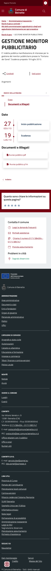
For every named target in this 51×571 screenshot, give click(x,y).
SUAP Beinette (8, 501)
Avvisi (4, 383)
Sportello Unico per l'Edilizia (13, 505)
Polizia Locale (7, 364)
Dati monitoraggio (9, 558)
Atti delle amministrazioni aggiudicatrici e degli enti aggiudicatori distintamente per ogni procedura (21, 27)
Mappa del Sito (35, 561)
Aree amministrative (10, 300)
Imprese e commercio (11, 356)
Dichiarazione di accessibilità (14, 518)
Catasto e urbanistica (11, 347)
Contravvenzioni (9, 493)
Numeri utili (7, 446)
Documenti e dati (9, 304)
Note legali (6, 513)
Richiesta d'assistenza (11, 534)
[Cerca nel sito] (43, 11)
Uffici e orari (7, 441)
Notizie (5, 378)
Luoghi (4, 397)
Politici (4, 321)
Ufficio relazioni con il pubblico (14, 437)
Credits (15, 561)
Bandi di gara (7, 34)
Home (4, 21)
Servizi (31, 558)
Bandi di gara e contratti (11, 23)
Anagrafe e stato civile (11, 339)
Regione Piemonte (10, 3)
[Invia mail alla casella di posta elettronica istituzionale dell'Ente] (23, 429)
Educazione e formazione (12, 352)
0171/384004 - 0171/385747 (23, 425)
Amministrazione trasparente (20, 21)
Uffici (4, 325)
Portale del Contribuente (12, 484)
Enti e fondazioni (9, 308)
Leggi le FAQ (7, 524)
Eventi (4, 401)
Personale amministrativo (13, 317)
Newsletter (6, 548)
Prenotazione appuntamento (14, 531)
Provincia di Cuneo (9, 480)
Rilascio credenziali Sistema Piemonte (18, 497)
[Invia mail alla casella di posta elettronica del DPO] (18, 460)
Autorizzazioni (8, 343)
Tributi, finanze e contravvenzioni (16, 360)
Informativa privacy (10, 509)
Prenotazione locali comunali (14, 488)
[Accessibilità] (7, 564)
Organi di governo (9, 312)
